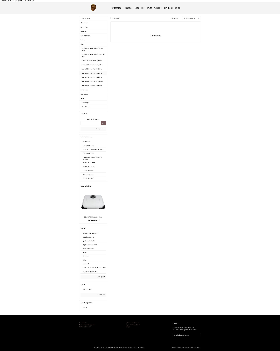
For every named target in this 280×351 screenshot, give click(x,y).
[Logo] (93, 8)
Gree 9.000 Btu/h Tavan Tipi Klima (92, 61)
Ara (103, 123)
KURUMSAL (128, 8)
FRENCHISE (157, 8)
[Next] (105, 206)
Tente (82, 98)
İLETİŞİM (177, 8)
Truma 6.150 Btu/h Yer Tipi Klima (92, 73)
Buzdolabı (83, 31)
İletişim (128, 327)
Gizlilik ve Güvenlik (85, 327)
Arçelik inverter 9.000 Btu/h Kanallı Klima (92, 49)
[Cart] (198, 7)
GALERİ (137, 8)
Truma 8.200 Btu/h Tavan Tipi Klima (92, 81)
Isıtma (82, 40)
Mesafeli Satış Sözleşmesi (87, 325)
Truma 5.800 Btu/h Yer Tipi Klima (92, 69)
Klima (82, 44)
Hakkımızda (83, 323)
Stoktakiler (116, 18)
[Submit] (198, 335)
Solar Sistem (84, 94)
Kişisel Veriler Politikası (133, 325)
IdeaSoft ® (174, 347)
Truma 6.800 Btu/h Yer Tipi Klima (92, 77)
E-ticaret (181, 347)
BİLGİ (143, 8)
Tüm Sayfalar (101, 277)
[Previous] (81, 206)
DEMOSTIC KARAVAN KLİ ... (93, 217)
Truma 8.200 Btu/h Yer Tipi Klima (92, 86)
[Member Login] (192, 7)
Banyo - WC (84, 27)
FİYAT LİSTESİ (168, 8)
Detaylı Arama (100, 129)
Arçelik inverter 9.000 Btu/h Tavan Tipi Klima (93, 55)
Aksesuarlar (84, 23)
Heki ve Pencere (85, 36)
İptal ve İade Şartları (132, 323)
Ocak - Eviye (84, 90)
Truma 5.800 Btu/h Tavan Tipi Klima (92, 65)
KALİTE (149, 8)
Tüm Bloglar (101, 295)
